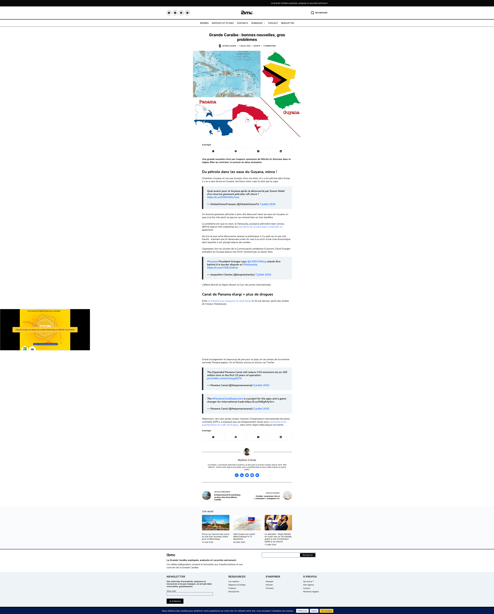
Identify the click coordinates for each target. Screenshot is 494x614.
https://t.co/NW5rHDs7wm (223, 197)
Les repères (233, 581)
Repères (204, 23)
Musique (269, 581)
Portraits (242, 23)
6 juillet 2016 (261, 385)
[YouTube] (187, 12)
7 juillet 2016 (267, 204)
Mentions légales (311, 591)
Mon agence (308, 584)
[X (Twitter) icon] (247, 475)
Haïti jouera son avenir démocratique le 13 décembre (244, 536)
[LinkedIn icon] (242, 475)
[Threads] (181, 12)
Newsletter (287, 23)
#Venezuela (250, 264)
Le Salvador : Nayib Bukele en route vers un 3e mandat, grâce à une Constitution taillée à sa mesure (278, 538)
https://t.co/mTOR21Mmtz (222, 267)
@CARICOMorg (256, 261)
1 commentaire (269, 46)
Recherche (308, 555)
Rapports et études (223, 23)
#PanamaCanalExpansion (227, 398)
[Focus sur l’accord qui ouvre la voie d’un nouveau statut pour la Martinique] (215, 522)
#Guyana (212, 261)
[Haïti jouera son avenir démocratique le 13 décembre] (247, 522)
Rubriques (257, 23)
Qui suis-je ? (308, 581)
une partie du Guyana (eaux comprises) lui (260, 226)
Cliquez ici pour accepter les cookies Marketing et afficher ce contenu (45, 330)
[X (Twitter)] (169, 12)
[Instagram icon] (252, 475)
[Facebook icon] (237, 475)
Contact (306, 588)
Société (256, 46)
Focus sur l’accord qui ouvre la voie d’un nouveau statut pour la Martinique (215, 536)
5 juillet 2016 (261, 408)
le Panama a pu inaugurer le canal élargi (230, 300)
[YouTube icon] (257, 475)
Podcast (273, 23)
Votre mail (171, 591)
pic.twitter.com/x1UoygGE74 (224, 378)
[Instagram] (175, 12)
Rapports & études (237, 584)
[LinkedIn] (281, 151)
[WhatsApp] (213, 151)
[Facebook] (236, 151)
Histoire (269, 584)
